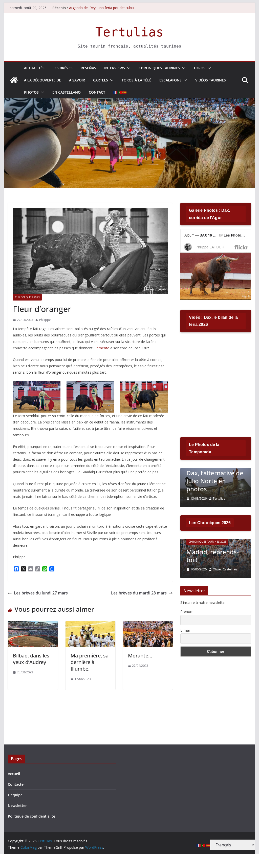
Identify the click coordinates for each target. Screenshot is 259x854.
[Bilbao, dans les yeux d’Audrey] (33, 624)
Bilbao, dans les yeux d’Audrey (31, 659)
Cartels (100, 80)
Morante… (140, 655)
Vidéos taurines (210, 80)
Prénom (186, 611)
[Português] (120, 92)
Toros (199, 68)
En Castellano (66, 92)
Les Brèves (63, 68)
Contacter (16, 784)
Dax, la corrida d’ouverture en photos (212, 481)
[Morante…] (148, 624)
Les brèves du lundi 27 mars (41, 593)
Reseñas (88, 68)
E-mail (185, 630)
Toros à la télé (136, 80)
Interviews (114, 68)
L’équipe (15, 795)
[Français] (115, 92)
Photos (31, 92)
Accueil (14, 773)
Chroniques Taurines (159, 68)
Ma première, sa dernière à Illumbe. (90, 662)
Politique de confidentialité (31, 816)
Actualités (34, 68)
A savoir (77, 80)
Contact (97, 92)
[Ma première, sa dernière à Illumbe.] (90, 624)
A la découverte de (42, 80)
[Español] (124, 92)
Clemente (101, 348)
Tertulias (129, 32)
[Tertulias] (14, 80)
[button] (128, 68)
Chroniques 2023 (27, 297)
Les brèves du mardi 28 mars (139, 593)
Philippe (45, 320)
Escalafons (170, 80)
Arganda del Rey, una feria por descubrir (102, 8)
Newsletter (17, 805)
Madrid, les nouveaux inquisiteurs (208, 552)
